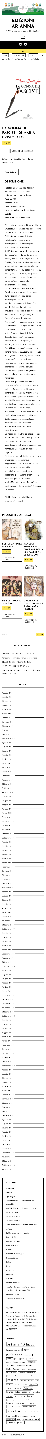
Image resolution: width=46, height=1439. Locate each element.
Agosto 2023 (7, 842)
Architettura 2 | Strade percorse (21, 1208)
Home (5, 55)
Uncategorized (12, 1294)
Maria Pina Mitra (21, 1384)
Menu (23, 36)
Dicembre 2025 (8, 726)
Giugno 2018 (7, 1078)
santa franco (13, 1406)
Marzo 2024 (7, 813)
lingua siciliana (29, 1375)
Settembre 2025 (8, 738)
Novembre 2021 (8, 921)
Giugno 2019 (7, 1028)
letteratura (18, 1375)
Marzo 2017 (7, 1140)
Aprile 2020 (7, 987)
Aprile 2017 (7, 1136)
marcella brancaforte (27, 1380)
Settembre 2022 (8, 888)
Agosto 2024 (7, 792)
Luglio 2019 (7, 1024)
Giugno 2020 (7, 979)
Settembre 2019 (8, 1016)
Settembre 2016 (8, 1165)
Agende (9, 1192)
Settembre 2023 (8, 838)
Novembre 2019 (8, 1008)
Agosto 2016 (7, 1169)
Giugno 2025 (7, 751)
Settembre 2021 (8, 929)
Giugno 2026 (7, 701)
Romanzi (9, 1274)
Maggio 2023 (7, 854)
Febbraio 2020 (8, 995)
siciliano (25, 1412)
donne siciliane (19, 1362)
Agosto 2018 (7, 1070)
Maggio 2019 (7, 1033)
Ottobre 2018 (7, 1062)
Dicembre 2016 (8, 1153)
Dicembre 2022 (8, 875)
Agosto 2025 (7, 743)
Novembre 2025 (8, 730)
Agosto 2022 (7, 892)
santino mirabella (29, 1406)
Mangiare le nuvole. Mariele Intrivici (19, 658)
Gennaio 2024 (7, 821)
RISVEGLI (10, 1270)
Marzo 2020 (7, 991)
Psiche (9, 1266)
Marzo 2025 (7, 763)
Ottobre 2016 (7, 1161)
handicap (9, 1375)
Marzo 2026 (7, 714)
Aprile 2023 (7, 859)
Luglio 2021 (7, 937)
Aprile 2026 (7, 709)
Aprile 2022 (7, 908)
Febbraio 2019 (8, 1045)
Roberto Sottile (21, 1403)
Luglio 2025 (7, 747)
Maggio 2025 (7, 755)
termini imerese (23, 1416)
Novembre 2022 (8, 879)
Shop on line (18, 55)
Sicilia (13, 1411)
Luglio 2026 (7, 697)
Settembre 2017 (8, 1115)
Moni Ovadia (17, 1388)
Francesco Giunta (24, 1366)
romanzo (32, 1403)
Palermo (28, 1388)
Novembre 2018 (8, 1057)
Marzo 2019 (7, 1041)
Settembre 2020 (8, 966)
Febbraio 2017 (8, 1144)
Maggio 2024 (7, 805)
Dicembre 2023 (8, 825)
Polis (8, 1262)
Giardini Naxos (11, 1372)
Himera (9, 1250)
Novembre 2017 (8, 1107)
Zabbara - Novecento (15, 1298)
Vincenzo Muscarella (31, 1419)
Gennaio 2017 (7, 1149)
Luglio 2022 (7, 896)
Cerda (16, 1358)
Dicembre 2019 (8, 1004)
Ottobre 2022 (7, 883)
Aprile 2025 (7, 759)
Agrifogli (10, 1197)
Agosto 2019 (7, 1020)
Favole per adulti (14, 1241)
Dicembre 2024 (8, 776)
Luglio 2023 (7, 846)
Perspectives (12, 1258)
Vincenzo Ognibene (15, 1423)
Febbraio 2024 (8, 817)
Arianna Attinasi (20, 1344)
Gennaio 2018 (7, 1099)
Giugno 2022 (7, 900)
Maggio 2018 (7, 1082)
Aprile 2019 (7, 1037)
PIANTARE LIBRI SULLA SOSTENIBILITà (18, 654)
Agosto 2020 (7, 970)
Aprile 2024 (7, 809)
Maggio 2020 (7, 983)
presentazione (26, 1400)
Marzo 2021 (7, 950)
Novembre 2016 (8, 1157)
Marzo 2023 (7, 863)
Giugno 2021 (7, 941)
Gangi (23, 1369)
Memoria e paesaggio (15, 1254)
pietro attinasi (24, 1396)
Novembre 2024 (8, 780)
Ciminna (23, 1358)
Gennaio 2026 (7, 722)
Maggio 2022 (7, 904)
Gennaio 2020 (7, 999)
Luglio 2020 (7, 975)
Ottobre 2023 (7, 834)
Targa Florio (11, 1416)
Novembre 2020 (8, 958)
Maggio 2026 (7, 705)
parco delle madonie (18, 1392)
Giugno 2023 (7, 850)
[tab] (10, 172)
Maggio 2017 (7, 1132)
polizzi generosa (13, 1400)
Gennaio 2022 (7, 917)
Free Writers (12, 1245)
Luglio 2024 (7, 796)
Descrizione (10, 172)
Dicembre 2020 (8, 954)
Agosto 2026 (7, 693)
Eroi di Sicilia (13, 1237)
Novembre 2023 (8, 830)
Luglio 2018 (7, 1074)
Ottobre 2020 (7, 962)
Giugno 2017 (7, 1128)
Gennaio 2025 (7, 772)
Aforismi (10, 1188)
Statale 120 (34, 1412)
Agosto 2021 (7, 933)
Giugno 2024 (7, 801)
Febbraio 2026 (8, 718)
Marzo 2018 (7, 1091)
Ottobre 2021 (7, 925)
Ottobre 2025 (7, 734)
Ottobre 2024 (7, 784)
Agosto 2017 (7, 1120)
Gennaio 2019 (7, 1049)
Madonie (12, 1379)
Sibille (33, 55)
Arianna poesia (13, 1216)
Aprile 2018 (7, 1086)
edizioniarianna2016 (14, 1435)
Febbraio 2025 (8, 767)
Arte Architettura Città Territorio (22, 1225)
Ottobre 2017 (7, 1111)
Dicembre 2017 (8, 1103)
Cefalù (9, 1359)
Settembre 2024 (8, 788)
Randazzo (10, 1403)
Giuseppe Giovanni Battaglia (27, 1372)
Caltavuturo (28, 1355)
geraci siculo (32, 1369)
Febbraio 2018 (8, 1095)
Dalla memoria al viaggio (17, 1233)
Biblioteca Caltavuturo (13, 1350)
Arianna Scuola (13, 1221)
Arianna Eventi (13, 1212)
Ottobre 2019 (7, 1012)
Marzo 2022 (7, 912)
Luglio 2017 (7, 1124)
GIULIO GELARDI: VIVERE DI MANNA (16, 662)
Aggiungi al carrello (22, 151)
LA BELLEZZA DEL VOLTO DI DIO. (15, 666)
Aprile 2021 (7, 946)
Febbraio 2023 (8, 867)
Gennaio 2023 (7, 871)
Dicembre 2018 (8, 1053)
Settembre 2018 (8, 1066)
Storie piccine (13, 1283)
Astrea (9, 1229)
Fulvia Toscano (13, 1369)
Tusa (18, 1419)
